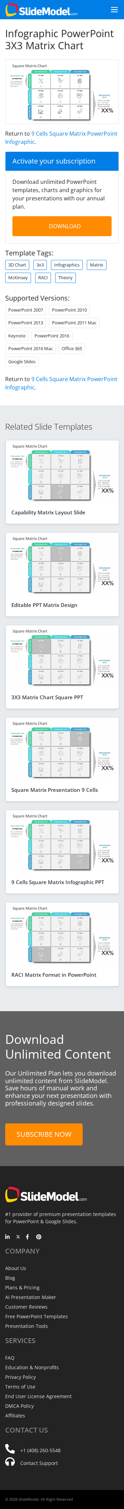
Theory (65, 277)
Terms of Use (20, 1386)
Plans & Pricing (22, 1287)
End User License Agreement (38, 1396)
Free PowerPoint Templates (36, 1316)
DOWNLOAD (65, 226)
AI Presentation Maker (30, 1297)
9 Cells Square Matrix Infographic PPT (57, 882)
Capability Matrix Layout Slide (48, 512)
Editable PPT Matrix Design (44, 604)
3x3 (40, 265)
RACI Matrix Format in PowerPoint (53, 974)
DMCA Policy (19, 1406)
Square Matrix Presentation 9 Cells (54, 789)
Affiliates (15, 1415)
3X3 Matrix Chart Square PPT (47, 697)
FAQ (9, 1357)
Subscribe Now (44, 1134)
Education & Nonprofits (32, 1367)
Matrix (96, 265)
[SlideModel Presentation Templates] (42, 10)
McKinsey (18, 277)
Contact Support (39, 1463)
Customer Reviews (26, 1306)
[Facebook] (28, 1237)
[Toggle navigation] (111, 10)
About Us (15, 1268)
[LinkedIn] (7, 1237)
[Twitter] (18, 1237)
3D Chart (17, 265)
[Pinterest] (38, 1237)
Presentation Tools (26, 1326)
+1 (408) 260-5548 (40, 1450)
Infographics (67, 265)
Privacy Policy (20, 1377)
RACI (43, 277)
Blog (10, 1278)
